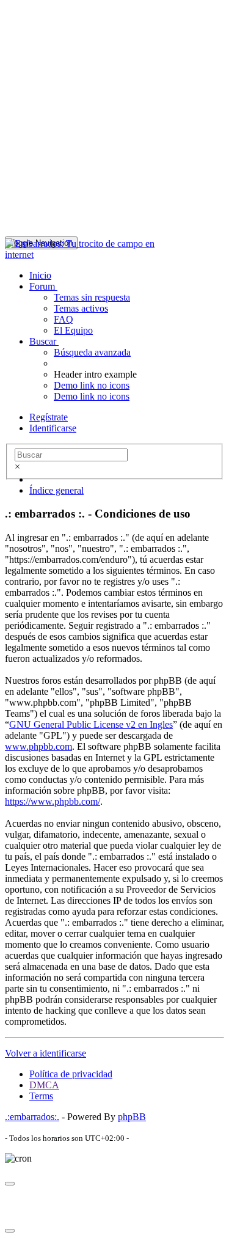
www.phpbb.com (38, 746)
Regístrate (48, 417)
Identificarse (52, 428)
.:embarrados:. (32, 1117)
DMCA (44, 1085)
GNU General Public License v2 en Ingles (91, 724)
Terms (41, 1096)
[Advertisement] (114, 119)
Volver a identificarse (45, 1053)
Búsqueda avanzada (92, 352)
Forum (43, 286)
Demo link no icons (91, 385)
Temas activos (81, 308)
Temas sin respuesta (92, 297)
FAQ (63, 319)
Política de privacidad (70, 1074)
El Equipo (73, 330)
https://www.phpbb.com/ (52, 801)
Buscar (44, 341)
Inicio (40, 275)
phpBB (132, 1117)
